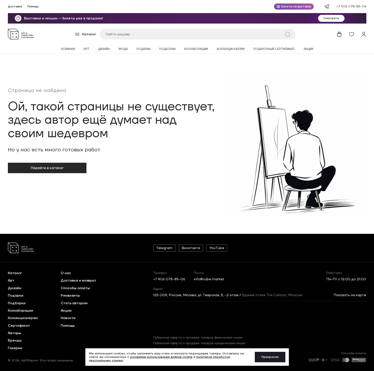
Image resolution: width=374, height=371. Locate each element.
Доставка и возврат (78, 280)
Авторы (14, 333)
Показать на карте (350, 295)
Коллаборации (196, 49)
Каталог (15, 273)
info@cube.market (209, 279)
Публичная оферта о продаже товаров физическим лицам (198, 338)
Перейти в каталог (47, 168)
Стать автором (74, 303)
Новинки (68, 49)
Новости (68, 318)
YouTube (216, 248)
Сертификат (19, 326)
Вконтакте (191, 248)
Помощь (33, 6)
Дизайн (104, 49)
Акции (308, 49)
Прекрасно (270, 357)
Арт (86, 49)
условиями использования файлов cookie (161, 357)
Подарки (143, 49)
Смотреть (331, 18)
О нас (66, 273)
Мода (123, 49)
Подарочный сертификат (274, 49)
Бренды (15, 340)
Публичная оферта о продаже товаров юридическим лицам (199, 343)
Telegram (164, 248)
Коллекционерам (231, 49)
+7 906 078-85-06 (351, 6)
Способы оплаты (75, 288)
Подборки (167, 49)
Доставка (15, 6)
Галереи (15, 348)
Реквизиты (70, 295)
